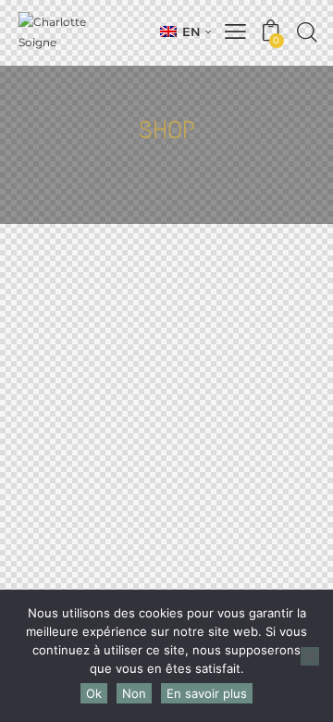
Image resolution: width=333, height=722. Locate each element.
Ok (94, 693)
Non (134, 693)
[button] (185, 31)
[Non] (310, 656)
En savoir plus (206, 693)
